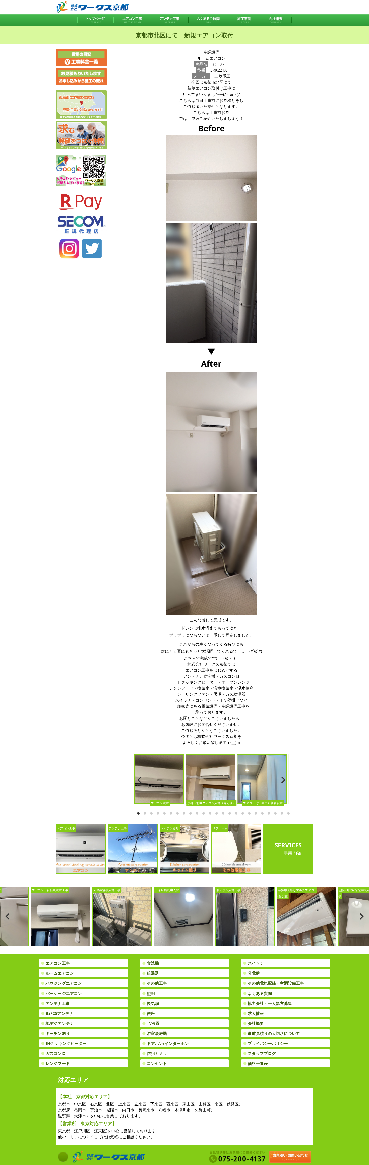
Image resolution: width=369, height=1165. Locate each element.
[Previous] (140, 780)
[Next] (282, 780)
